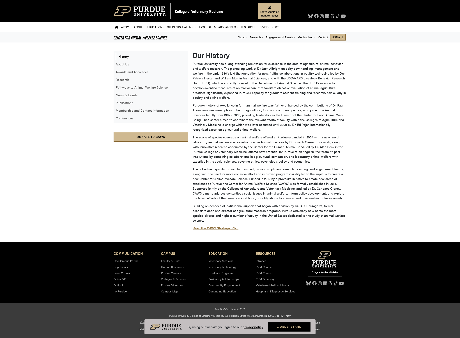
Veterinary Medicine (220, 261)
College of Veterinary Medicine (199, 11)
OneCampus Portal (126, 261)
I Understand (289, 326)
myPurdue (120, 291)
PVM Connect (264, 273)
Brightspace (121, 267)
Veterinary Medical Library (272, 285)
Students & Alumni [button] (180, 27)
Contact (323, 37)
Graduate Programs (220, 273)
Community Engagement (224, 285)
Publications (124, 102)
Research (122, 79)
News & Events (127, 95)
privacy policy (253, 327)
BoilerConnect (123, 273)
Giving (264, 27)
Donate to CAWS (151, 137)
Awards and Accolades (132, 72)
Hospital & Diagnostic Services (275, 291)
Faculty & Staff (170, 261)
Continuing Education (222, 291)
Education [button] (154, 27)
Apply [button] (125, 27)
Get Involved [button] (305, 37)
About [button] (138, 27)
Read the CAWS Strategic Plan (215, 228)
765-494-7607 (283, 315)
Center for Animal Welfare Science (140, 37)
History (123, 56)
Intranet (261, 261)
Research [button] (248, 27)
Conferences (124, 118)
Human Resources (172, 267)
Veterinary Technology (222, 267)
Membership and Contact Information (142, 110)
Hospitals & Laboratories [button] (217, 27)
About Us (122, 64)
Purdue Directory (172, 285)
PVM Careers (264, 267)
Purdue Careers (171, 273)
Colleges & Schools (173, 279)
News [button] (275, 27)
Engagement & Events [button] (279, 37)
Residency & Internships (223, 279)
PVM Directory (265, 279)
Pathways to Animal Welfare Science (142, 87)
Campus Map (169, 291)
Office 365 (120, 279)
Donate (338, 37)
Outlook (119, 285)
